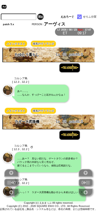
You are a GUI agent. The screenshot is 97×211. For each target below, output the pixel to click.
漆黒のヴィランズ (43, 43)
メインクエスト (15, 43)
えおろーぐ (67, 16)
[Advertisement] (49, 7)
